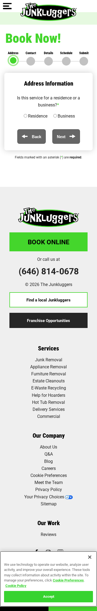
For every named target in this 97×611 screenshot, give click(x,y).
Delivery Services (49, 409)
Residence (37, 116)
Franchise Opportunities (48, 320)
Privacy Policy (48, 489)
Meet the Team (48, 482)
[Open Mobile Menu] (7, 6)
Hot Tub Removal (48, 402)
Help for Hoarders (48, 395)
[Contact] (30, 61)
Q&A (48, 453)
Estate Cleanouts (49, 380)
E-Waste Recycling (48, 387)
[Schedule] (66, 61)
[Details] (48, 61)
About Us (48, 446)
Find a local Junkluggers (48, 300)
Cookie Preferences (68, 580)
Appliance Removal (48, 366)
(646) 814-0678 (49, 271)
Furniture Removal (48, 373)
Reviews (48, 534)
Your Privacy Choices (44, 496)
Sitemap (49, 503)
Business (66, 116)
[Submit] (83, 61)
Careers (48, 468)
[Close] (90, 557)
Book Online (49, 242)
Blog (48, 461)
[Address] (13, 60)
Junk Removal (48, 359)
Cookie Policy (15, 585)
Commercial (48, 416)
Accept (48, 596)
